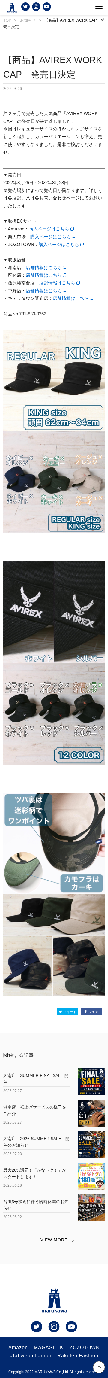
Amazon (18, 1347)
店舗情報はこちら (44, 267)
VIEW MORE (54, 1239)
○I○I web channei (30, 1355)
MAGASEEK (49, 1347)
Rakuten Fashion (77, 1355)
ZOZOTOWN (85, 1347)
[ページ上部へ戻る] (99, 1368)
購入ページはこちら (49, 228)
